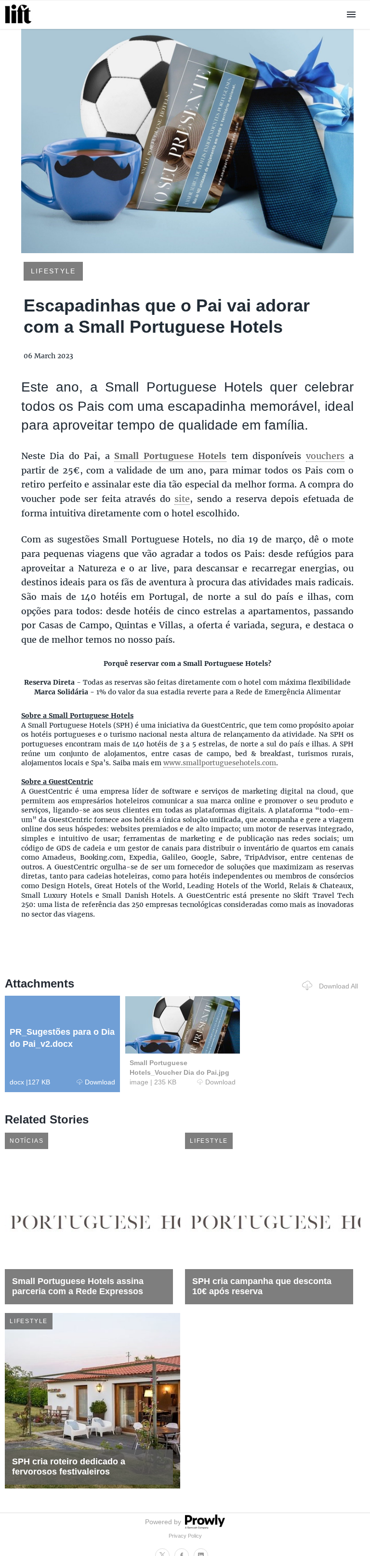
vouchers (325, 455)
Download (100, 1082)
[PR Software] (204, 1526)
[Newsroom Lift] (20, 23)
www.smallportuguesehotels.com (219, 762)
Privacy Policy (185, 1536)
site (182, 498)
